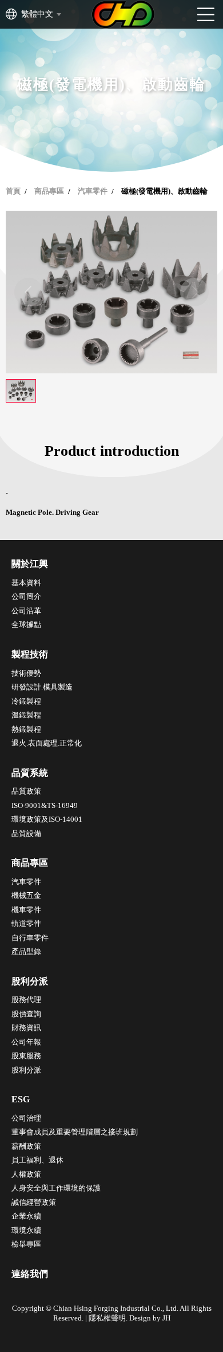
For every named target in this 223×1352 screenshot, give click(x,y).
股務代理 (26, 999)
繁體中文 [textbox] (37, 14)
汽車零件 (92, 191)
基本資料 (26, 582)
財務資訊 (26, 1027)
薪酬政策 (26, 1146)
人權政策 (26, 1174)
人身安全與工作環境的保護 (56, 1188)
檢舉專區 (26, 1244)
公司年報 (26, 1042)
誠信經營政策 (33, 1202)
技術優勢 (26, 673)
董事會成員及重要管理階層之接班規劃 (74, 1132)
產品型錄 (26, 951)
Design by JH (149, 1318)
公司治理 (26, 1118)
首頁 (13, 191)
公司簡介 (26, 596)
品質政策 (26, 791)
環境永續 (26, 1230)
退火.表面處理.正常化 (46, 743)
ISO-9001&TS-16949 (44, 805)
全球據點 (26, 624)
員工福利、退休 (37, 1160)
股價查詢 (26, 1014)
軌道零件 (26, 923)
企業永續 (26, 1216)
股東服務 (26, 1055)
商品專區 (49, 191)
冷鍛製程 (26, 701)
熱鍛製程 (26, 729)
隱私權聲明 (107, 1318)
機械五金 (26, 895)
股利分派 (26, 1070)
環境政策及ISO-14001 (46, 819)
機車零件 (26, 909)
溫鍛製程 (26, 715)
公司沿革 (26, 610)
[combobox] (41, 14)
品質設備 (26, 833)
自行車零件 (30, 937)
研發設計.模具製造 (42, 687)
